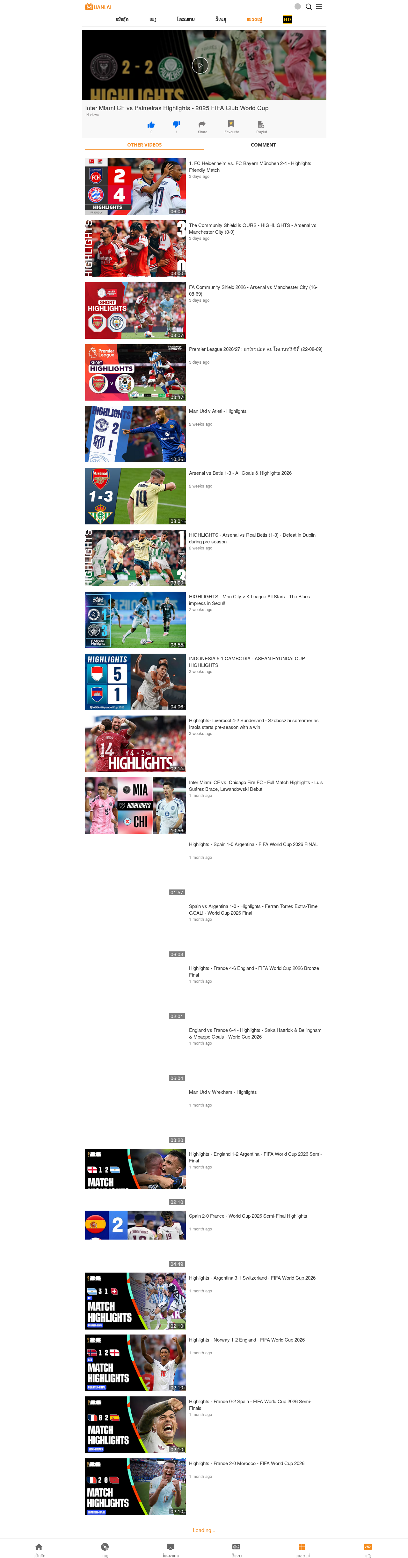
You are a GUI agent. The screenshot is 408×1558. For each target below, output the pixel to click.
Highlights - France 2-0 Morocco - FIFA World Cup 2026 (246, 1463)
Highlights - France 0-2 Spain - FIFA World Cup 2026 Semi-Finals (250, 1404)
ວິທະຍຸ (220, 19)
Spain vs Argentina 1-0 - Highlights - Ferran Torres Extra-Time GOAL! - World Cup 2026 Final (253, 909)
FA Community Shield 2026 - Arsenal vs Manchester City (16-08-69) (253, 290)
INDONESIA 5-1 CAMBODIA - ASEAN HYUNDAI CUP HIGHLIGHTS (247, 661)
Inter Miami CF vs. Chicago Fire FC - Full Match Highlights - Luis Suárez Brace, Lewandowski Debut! (256, 785)
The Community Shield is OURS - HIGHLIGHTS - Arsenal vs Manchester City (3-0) (253, 228)
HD (287, 19)
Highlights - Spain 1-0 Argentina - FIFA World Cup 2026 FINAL (253, 844)
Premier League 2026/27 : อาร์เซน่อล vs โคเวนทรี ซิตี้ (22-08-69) (256, 348)
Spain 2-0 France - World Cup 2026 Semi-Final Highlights (248, 1215)
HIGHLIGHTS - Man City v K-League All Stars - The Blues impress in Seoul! (249, 599)
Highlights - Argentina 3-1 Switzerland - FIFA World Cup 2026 (252, 1277)
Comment (263, 144)
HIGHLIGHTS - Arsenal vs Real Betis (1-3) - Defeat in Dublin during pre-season (252, 538)
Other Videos (144, 144)
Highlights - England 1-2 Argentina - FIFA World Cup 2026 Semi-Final (255, 1157)
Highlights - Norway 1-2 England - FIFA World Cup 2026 (247, 1339)
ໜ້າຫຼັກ (122, 19)
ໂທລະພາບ (186, 19)
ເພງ (153, 19)
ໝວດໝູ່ (254, 19)
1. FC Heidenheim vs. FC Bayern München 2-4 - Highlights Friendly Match (250, 166)
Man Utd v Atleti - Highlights (218, 410)
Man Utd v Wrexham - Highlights (223, 1091)
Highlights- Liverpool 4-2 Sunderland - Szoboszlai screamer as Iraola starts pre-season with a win (254, 723)
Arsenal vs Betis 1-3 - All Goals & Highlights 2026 (240, 472)
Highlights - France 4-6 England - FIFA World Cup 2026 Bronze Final (254, 971)
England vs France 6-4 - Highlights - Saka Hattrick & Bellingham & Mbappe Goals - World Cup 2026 (255, 1033)
